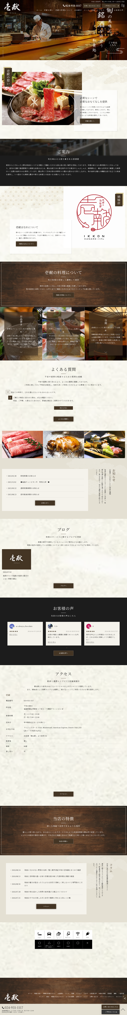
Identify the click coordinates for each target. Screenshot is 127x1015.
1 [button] (60, 647)
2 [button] (61, 647)
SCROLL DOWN (3, 40)
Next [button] (119, 633)
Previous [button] (7, 633)
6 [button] (66, 647)
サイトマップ (120, 997)
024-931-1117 (29, 700)
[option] (22, 444)
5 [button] (65, 647)
